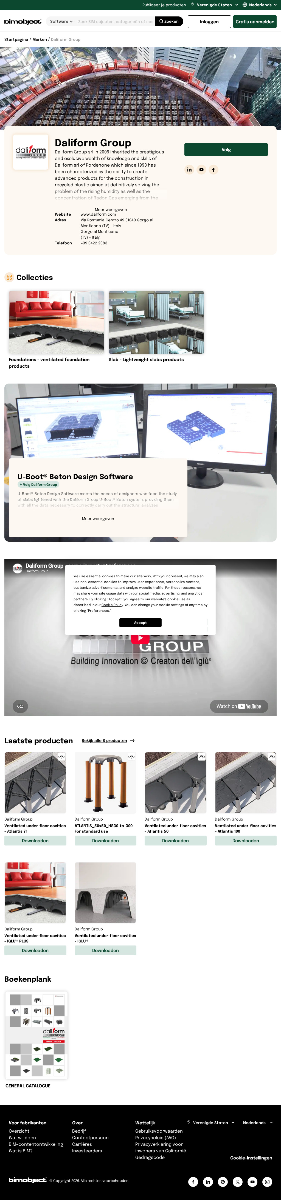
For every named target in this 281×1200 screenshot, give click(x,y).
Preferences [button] (98, 610)
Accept (140, 622)
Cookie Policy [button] (112, 605)
